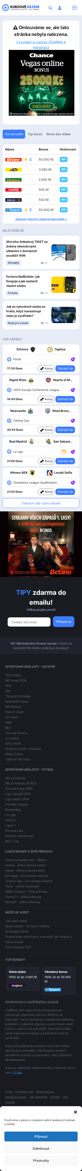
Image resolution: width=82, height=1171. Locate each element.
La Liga (10, 815)
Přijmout (41, 1136)
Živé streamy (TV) (18, 947)
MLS (8, 727)
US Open (11, 717)
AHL (8, 691)
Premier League (16, 804)
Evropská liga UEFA (19, 788)
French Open (14, 712)
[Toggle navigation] (74, 7)
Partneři (10, 1102)
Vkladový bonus (56, 971)
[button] (75, 1111)
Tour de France (16, 733)
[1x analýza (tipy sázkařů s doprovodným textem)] (72, 359)
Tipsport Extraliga (18, 696)
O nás (18, 1072)
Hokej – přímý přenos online (25, 870)
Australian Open (16, 701)
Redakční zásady (15, 1097)
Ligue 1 (10, 825)
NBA (8, 722)
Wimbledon (13, 706)
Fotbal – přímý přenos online (25, 865)
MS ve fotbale (15, 778)
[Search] (50, 7)
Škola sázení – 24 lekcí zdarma (27, 926)
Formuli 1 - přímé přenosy (23, 897)
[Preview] (64, 451)
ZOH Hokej (13, 675)
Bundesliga (13, 809)
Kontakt (55, 1097)
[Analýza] (73, 359)
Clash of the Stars (18, 759)
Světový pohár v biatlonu (23, 749)
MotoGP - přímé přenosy (22, 902)
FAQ (65, 1097)
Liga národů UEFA (18, 794)
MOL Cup (12, 841)
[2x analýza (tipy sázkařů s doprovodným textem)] (72, 389)
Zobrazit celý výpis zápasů (41, 503)
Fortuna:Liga (14, 830)
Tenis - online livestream (22, 886)
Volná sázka (17, 971)
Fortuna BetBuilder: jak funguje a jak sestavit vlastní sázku (23, 281)
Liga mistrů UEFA (17, 799)
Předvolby (41, 1161)
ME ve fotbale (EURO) (20, 783)
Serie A (10, 820)
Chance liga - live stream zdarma (28, 881)
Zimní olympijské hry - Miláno (26, 860)
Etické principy (45, 1091)
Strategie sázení (16, 931)
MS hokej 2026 (16, 680)
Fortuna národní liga (19, 836)
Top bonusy (15, 959)
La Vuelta (12, 738)
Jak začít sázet (16, 921)
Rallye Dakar (14, 754)
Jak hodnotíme (38, 1097)
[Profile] (59, 8)
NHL (8, 685)
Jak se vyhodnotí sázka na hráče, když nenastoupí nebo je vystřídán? (25, 311)
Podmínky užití (24, 1091)
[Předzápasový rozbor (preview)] (64, 451)
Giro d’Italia (13, 743)
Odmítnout (41, 1148)
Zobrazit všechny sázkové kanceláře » (41, 219)
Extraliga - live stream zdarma (26, 876)
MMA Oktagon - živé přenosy (26, 891)
